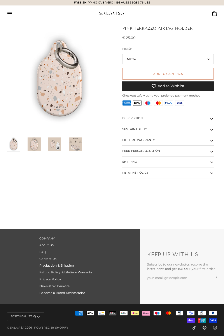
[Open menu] (13, 13)
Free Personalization (141, 150)
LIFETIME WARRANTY (138, 140)
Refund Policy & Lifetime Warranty (65, 272)
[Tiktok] (194, 328)
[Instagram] (215, 328)
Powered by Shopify (51, 327)
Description (132, 118)
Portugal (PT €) (23, 316)
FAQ (42, 252)
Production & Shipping (56, 265)
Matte (131, 59)
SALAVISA (17, 327)
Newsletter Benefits (54, 286)
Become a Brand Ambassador (62, 293)
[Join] (213, 277)
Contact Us (47, 258)
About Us (46, 245)
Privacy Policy (50, 279)
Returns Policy (135, 172)
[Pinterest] (204, 328)
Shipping (129, 161)
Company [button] (47, 238)
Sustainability (134, 129)
